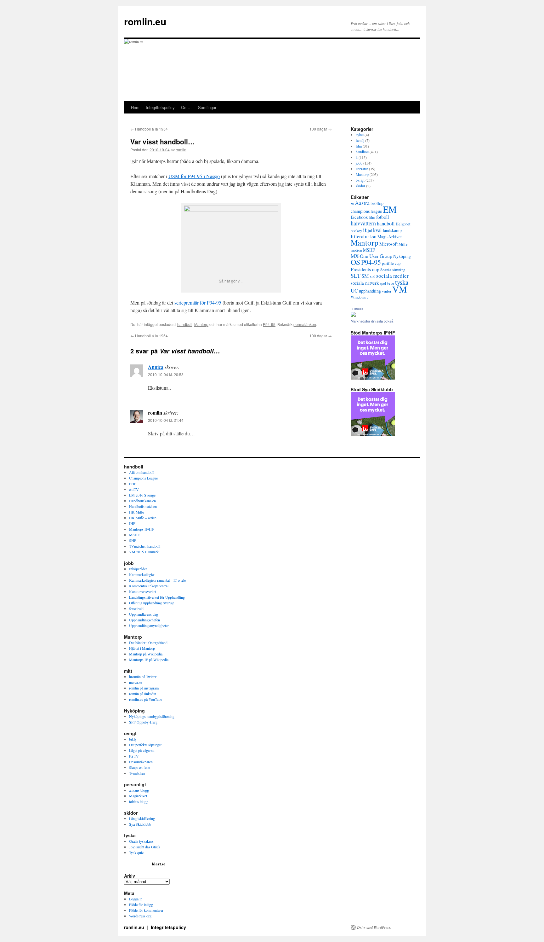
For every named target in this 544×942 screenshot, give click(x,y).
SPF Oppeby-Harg (143, 721)
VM (399, 289)
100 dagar (320, 128)
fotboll (382, 216)
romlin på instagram (144, 687)
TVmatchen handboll (144, 546)
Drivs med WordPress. (374, 927)
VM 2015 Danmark (144, 551)
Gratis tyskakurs (141, 841)
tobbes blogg (138, 801)
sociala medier (392, 275)
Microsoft (388, 244)
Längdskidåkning (142, 818)
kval (377, 230)
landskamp (392, 230)
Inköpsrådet (138, 568)
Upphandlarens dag (143, 614)
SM (365, 275)
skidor (360, 185)
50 (352, 203)
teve (390, 283)
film (359, 145)
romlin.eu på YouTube (145, 699)
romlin (181, 149)
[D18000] (353, 315)
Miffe (403, 244)
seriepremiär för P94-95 (197, 302)
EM (390, 209)
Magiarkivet (138, 795)
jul (370, 230)
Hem (135, 107)
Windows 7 (360, 297)
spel (383, 283)
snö (372, 276)
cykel (360, 134)
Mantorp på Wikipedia (145, 653)
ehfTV (134, 489)
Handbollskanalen (142, 500)
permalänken (304, 324)
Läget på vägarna (141, 750)
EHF (132, 483)
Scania (385, 269)
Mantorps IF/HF (141, 529)
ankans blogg (139, 790)
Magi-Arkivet (389, 237)
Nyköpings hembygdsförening (151, 716)
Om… (186, 107)
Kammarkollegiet (142, 574)
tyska (401, 282)
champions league (366, 211)
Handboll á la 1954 (149, 128)
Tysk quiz (136, 852)
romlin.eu (145, 21)
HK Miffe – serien (142, 517)
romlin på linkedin (142, 693)
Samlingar (207, 107)
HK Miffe (136, 512)
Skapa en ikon (139, 767)
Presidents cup (365, 269)
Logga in (135, 898)
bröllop (377, 203)
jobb (359, 163)
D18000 (357, 309)
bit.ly (133, 738)
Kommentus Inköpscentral (148, 585)
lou (373, 236)
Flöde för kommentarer (146, 910)
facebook (359, 217)
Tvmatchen (137, 773)
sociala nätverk (365, 283)
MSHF (369, 250)
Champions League (143, 477)
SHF (132, 540)
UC (354, 290)
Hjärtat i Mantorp (142, 648)
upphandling (370, 291)
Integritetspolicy (160, 107)
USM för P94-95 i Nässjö (194, 176)
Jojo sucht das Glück (144, 846)
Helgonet (403, 224)
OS (355, 262)
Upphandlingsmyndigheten (149, 625)
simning (398, 269)
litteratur (362, 168)
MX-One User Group (371, 256)
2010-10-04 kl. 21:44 (166, 420)
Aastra (362, 202)
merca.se (135, 682)
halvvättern (363, 223)
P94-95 (269, 324)
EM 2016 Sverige (142, 494)
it (357, 157)
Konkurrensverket (142, 591)
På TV (134, 756)
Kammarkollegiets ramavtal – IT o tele (157, 580)
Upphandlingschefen (144, 619)
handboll (184, 324)
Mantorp (201, 324)
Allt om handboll (141, 472)
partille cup (391, 263)
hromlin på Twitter (142, 676)
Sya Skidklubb (140, 824)
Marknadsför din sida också (372, 321)
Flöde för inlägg (141, 904)
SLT (355, 275)
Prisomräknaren (141, 761)
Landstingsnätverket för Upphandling (157, 597)
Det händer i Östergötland (148, 642)
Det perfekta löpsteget (145, 744)
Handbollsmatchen (143, 506)
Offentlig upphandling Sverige (151, 602)
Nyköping (402, 256)
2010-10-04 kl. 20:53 (166, 374)
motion (356, 250)
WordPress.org (140, 915)
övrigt (360, 180)
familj (360, 140)
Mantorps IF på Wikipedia (148, 659)
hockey (356, 230)
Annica (155, 366)
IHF (132, 523)
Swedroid (136, 608)
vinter (386, 291)
